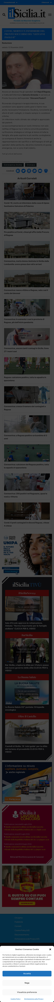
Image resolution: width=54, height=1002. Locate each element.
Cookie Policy (15, 999)
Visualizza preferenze (27, 992)
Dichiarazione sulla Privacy (33, 999)
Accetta (27, 973)
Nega (27, 983)
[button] (50, 949)
